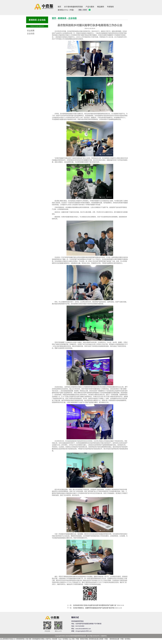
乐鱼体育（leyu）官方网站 (60, 639)
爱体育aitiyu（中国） (66, 10)
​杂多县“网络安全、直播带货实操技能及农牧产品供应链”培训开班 (93, 608)
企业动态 (72, 18)
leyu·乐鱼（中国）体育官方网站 (78, 639)
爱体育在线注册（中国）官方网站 (120, 639)
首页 (59, 7)
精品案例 (100, 7)
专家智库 (110, 7)
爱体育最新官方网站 (38, 639)
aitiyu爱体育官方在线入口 (7, 639)
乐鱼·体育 (28, 639)
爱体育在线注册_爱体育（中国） (99, 639)
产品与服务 (90, 7)
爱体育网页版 (20, 639)
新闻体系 (62, 18)
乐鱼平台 (48, 639)
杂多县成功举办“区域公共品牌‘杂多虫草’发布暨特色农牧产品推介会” (95, 605)
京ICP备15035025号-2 (94, 636)
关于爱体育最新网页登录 (73, 7)
